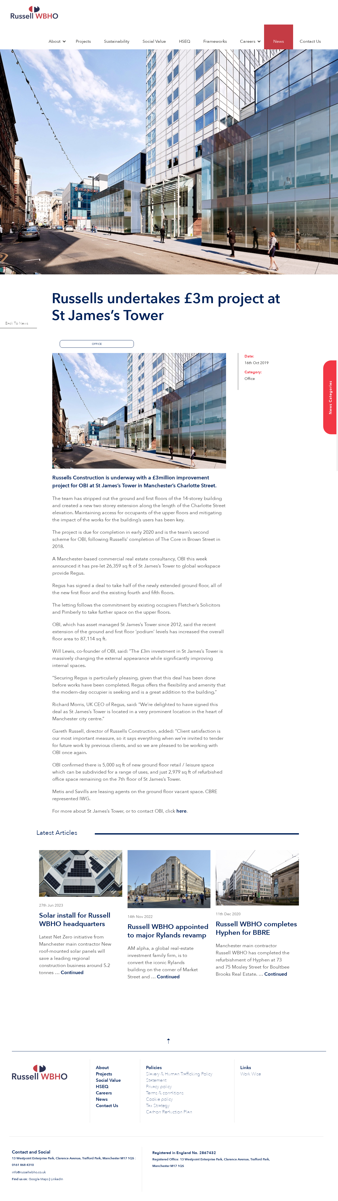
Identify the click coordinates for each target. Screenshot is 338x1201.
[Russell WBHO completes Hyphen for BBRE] (257, 877)
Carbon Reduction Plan (169, 1112)
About (54, 41)
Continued (72, 972)
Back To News (16, 323)
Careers (247, 41)
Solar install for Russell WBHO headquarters (74, 920)
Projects (83, 41)
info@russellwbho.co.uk (29, 1172)
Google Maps (38, 1179)
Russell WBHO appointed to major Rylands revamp (168, 931)
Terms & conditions (165, 1093)
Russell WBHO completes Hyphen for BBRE (256, 928)
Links (245, 1068)
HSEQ (184, 41)
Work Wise (250, 1074)
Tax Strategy (158, 1106)
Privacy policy (159, 1087)
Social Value (154, 41)
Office (97, 344)
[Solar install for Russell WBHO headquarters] (80, 873)
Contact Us (310, 41)
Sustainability (116, 41)
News (278, 41)
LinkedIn (57, 1179)
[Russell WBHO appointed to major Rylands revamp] (169, 879)
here (181, 811)
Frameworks (215, 41)
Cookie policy (159, 1099)
